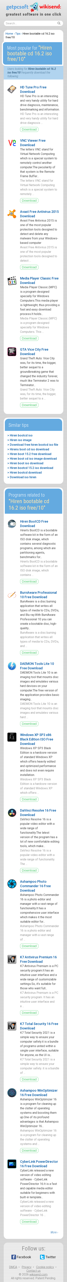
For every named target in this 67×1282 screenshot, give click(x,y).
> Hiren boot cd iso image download (32, 458)
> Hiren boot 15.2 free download (29, 454)
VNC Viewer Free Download (33, 143)
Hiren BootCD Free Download (34, 523)
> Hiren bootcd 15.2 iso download (30, 468)
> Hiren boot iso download (25, 463)
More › (54, 1232)
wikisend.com (38, 1274)
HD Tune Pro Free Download (33, 89)
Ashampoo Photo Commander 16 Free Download (35, 886)
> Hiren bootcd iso (20, 435)
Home (9, 33)
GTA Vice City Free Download (34, 351)
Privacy (26, 1267)
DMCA (13, 1267)
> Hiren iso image (19, 440)
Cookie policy (45, 1267)
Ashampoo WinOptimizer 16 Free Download (39, 1092)
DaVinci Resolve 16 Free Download (38, 812)
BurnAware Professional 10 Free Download (38, 595)
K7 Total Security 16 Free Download (39, 1026)
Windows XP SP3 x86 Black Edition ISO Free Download (36, 739)
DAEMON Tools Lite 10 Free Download (37, 666)
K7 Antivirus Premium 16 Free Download (38, 959)
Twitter (50, 1257)
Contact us (33, 1271)
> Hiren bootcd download (24, 472)
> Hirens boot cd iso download (28, 449)
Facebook (24, 1257)
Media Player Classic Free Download (39, 280)
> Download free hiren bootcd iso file (32, 444)
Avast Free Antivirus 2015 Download (39, 214)
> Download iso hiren (21, 477)
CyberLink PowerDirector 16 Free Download (39, 1164)
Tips (17, 33)
